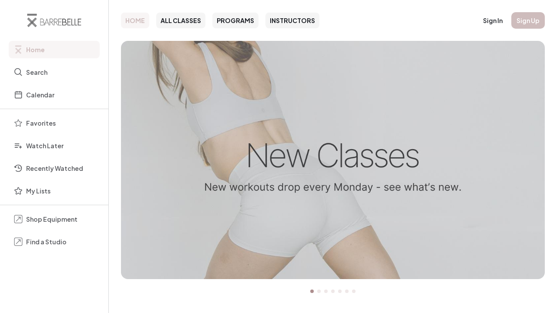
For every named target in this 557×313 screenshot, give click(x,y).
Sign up (528, 20)
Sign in (493, 20)
